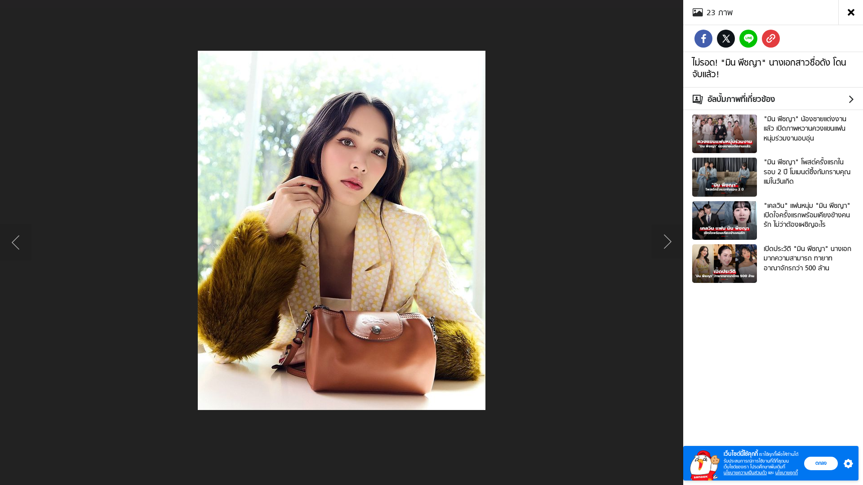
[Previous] (15, 242)
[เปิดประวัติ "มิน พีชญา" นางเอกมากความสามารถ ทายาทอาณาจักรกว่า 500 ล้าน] (724, 262)
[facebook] (703, 39)
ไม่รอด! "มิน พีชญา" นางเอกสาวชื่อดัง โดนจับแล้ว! (769, 68)
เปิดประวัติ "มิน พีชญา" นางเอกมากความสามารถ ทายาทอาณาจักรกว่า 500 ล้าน (807, 258)
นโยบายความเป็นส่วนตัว (745, 472)
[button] (846, 463)
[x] (726, 39)
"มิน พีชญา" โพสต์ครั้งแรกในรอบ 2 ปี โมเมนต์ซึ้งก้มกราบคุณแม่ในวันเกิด (807, 172)
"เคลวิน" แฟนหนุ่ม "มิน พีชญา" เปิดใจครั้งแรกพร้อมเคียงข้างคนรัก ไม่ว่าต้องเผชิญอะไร (807, 215)
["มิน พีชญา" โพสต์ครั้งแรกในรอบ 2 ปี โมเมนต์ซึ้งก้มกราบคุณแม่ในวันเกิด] (724, 176)
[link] (771, 39)
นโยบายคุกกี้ (786, 472)
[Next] (667, 242)
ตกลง (821, 463)
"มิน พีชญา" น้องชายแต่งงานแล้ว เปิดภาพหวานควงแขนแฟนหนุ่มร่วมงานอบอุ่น (805, 128)
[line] (748, 39)
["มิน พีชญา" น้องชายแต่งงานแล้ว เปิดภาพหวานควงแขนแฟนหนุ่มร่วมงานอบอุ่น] (724, 132)
